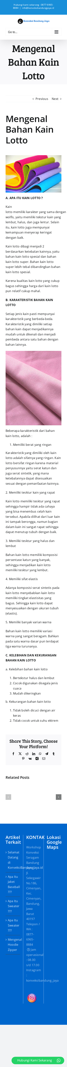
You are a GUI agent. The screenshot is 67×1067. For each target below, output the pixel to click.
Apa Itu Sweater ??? (13, 906)
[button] (8, 797)
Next (55, 99)
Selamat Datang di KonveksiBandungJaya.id (13, 860)
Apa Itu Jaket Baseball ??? (13, 884)
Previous (42, 99)
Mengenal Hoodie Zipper (13, 945)
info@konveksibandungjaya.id (38, 7)
